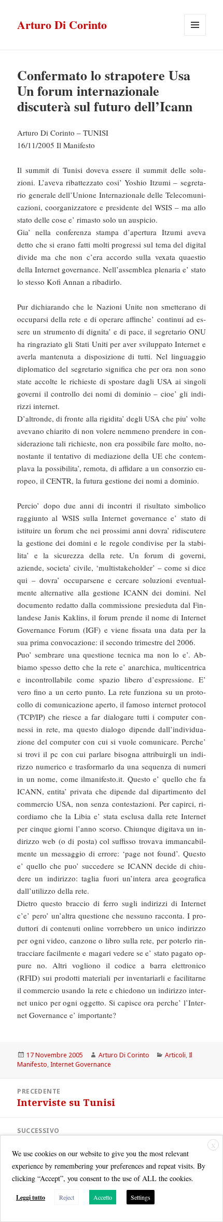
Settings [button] (140, 1197)
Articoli (175, 1055)
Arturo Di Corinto (62, 24)
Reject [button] (66, 1197)
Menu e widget (195, 35)
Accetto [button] (102, 1197)
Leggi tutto (30, 1197)
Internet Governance (80, 1064)
